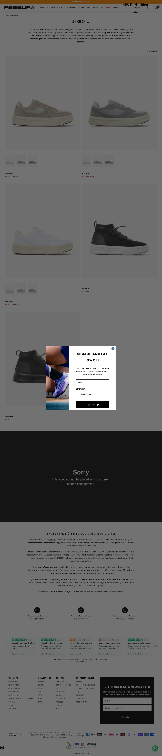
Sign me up (92, 404)
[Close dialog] (113, 349)
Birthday (80, 388)
